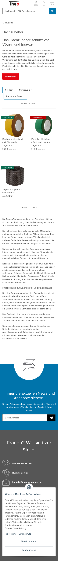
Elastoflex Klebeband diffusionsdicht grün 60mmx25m (41, 141)
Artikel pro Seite (14, 96)
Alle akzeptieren (29, 541)
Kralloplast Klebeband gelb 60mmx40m (12, 140)
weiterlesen (10, 76)
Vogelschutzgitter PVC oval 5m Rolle (12, 191)
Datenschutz (25, 533)
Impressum (10, 533)
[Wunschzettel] (44, 3)
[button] (36, 3)
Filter (10, 90)
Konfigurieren (29, 550)
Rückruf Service (20, 473)
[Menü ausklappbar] (3, 2)
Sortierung (24, 90)
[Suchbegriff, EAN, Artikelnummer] (52, 11)
